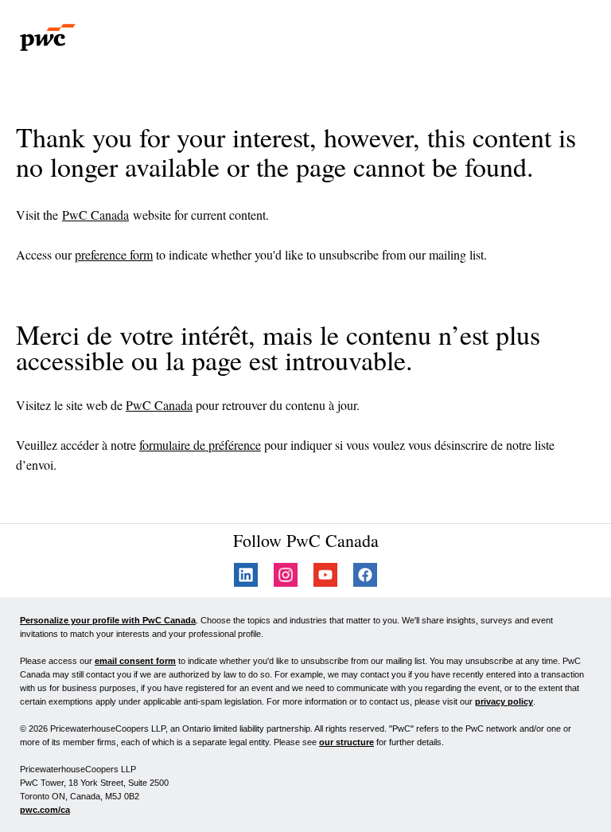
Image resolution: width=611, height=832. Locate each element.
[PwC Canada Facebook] (365, 582)
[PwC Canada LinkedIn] (246, 582)
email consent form (135, 661)
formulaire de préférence (200, 444)
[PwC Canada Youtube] (325, 582)
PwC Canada (95, 214)
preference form (114, 254)
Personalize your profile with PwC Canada (108, 620)
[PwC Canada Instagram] (286, 582)
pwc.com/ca (45, 809)
